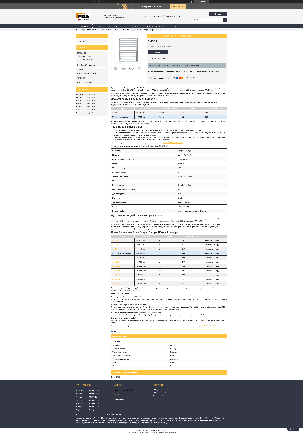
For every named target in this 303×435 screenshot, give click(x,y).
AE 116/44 (116, 266)
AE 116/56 (116, 271)
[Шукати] (225, 20)
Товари (101, 26)
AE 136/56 (116, 275)
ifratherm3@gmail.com (87, 65)
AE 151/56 (116, 279)
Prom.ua (163, 430)
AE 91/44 (115, 257)
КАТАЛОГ (81, 41)
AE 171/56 (116, 283)
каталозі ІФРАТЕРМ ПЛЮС (173, 143)
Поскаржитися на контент (148, 433)
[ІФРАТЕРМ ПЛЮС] (83, 23)
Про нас (119, 26)
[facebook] (112, 332)
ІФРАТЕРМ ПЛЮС (210, 326)
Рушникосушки (106, 30)
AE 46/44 (115, 240)
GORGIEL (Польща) (121, 30)
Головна (84, 26)
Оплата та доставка (155, 26)
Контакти (136, 26)
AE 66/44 (115, 249)
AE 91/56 (115, 262)
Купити (158, 52)
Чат (294, 429)
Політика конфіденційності (167, 433)
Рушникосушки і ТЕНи (90, 30)
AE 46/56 (115, 245)
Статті (176, 26)
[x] (115, 332)
